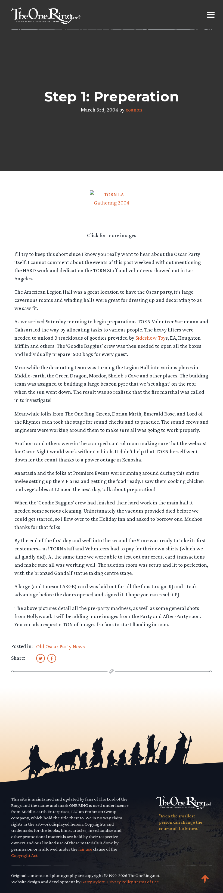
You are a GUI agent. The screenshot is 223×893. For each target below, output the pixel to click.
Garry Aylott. (93, 881)
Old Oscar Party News (60, 646)
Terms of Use (146, 881)
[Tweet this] (40, 658)
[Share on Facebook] (51, 658)
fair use (85, 849)
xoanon (134, 110)
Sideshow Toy (150, 338)
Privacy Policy (120, 881)
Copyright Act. (24, 855)
